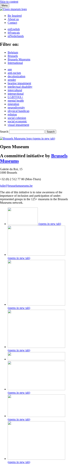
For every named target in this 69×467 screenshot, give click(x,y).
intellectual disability (20, 86)
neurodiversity (16, 107)
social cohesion (17, 118)
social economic (17, 121)
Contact (12, 22)
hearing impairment (19, 83)
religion (12, 114)
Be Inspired (15, 15)
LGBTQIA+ (15, 97)
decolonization (16, 76)
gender (12, 79)
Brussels (13, 56)
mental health (16, 100)
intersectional (16, 93)
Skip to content (9, 1)
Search (4, 131)
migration (13, 104)
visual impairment (18, 124)
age (10, 69)
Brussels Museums (19, 59)
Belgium (13, 52)
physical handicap (18, 111)
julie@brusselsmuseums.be (16, 185)
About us (13, 19)
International (15, 62)
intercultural (15, 90)
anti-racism (14, 72)
